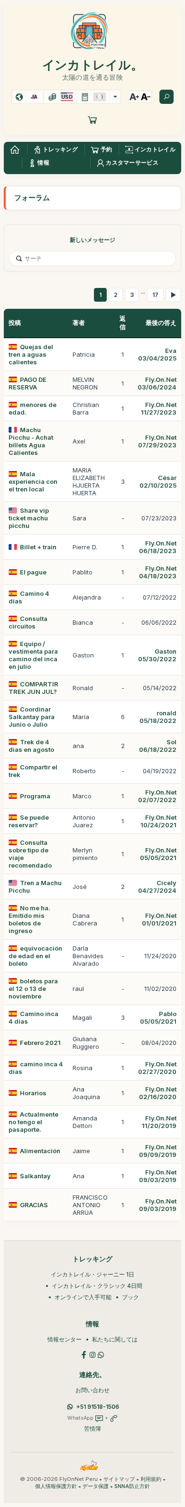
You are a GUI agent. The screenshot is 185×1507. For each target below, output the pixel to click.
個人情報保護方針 (56, 1486)
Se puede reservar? (29, 821)
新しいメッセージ (92, 239)
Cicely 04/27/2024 (157, 886)
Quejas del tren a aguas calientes (31, 354)
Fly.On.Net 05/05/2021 (158, 853)
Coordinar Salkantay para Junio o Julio (32, 716)
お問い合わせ (92, 1390)
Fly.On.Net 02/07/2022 (157, 796)
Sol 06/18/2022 (157, 745)
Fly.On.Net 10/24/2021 (158, 821)
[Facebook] (84, 1354)
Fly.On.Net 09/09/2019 (157, 1150)
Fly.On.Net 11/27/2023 (158, 408)
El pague (33, 572)
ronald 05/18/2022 (157, 716)
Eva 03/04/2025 (157, 354)
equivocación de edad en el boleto (35, 955)
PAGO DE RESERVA (27, 383)
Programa (35, 796)
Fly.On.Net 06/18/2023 (157, 547)
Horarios (33, 1093)
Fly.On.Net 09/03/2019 (157, 1175)
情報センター (64, 1339)
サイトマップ (119, 1479)
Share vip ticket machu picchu (29, 518)
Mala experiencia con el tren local (33, 481)
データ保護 (96, 1486)
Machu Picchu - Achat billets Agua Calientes (31, 441)
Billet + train (38, 547)
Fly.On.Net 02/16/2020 (157, 1092)
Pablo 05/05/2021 (158, 1017)
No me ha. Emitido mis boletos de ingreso (29, 919)
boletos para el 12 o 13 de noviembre (33, 988)
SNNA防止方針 (132, 1486)
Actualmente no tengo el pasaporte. (33, 1121)
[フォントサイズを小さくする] (145, 96)
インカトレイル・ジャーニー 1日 (92, 1274)
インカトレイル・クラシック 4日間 (97, 1285)
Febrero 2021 (40, 1042)
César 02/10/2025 (157, 481)
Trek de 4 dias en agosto (31, 745)
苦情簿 (92, 1428)
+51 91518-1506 (97, 1406)
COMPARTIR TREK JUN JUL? (33, 687)
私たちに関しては (115, 1339)
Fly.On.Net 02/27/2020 (157, 1067)
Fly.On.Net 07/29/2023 (157, 441)
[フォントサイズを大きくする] (134, 96)
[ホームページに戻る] (15, 150)
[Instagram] (92, 1354)
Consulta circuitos (28, 622)
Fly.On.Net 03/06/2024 (157, 383)
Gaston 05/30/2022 (157, 655)
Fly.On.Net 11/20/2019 (159, 1121)
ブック (130, 1297)
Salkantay (35, 1176)
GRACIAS (34, 1205)
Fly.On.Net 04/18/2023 (157, 572)
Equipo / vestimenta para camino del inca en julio (33, 655)
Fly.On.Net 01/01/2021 (159, 919)
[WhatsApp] (101, 1354)
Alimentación (40, 1151)
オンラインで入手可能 (83, 1297)
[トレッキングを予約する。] (92, 119)
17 (155, 294)
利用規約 (150, 1479)
